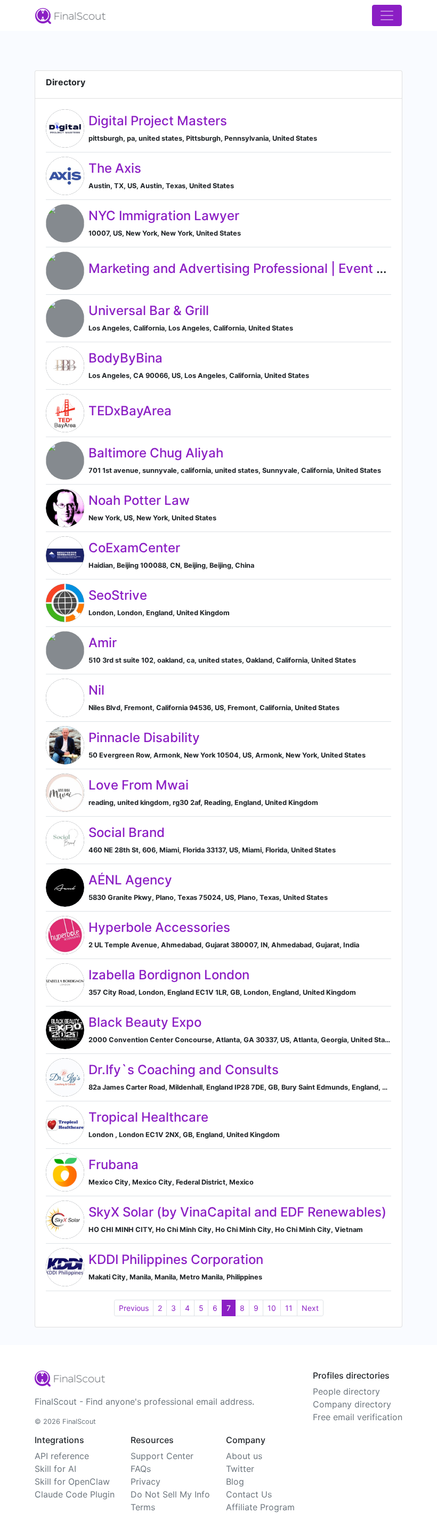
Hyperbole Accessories (159, 927)
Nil (96, 690)
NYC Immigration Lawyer (163, 215)
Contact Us (249, 1494)
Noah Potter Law (139, 500)
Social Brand (126, 832)
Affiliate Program (260, 1507)
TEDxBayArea (130, 410)
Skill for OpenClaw (72, 1481)
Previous (134, 1307)
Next (310, 1307)
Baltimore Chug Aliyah (155, 453)
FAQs (141, 1468)
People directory (346, 1391)
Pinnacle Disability (144, 737)
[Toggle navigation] (387, 15)
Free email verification (357, 1417)
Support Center (162, 1456)
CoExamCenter (134, 547)
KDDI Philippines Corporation (175, 1259)
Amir (102, 642)
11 (289, 1307)
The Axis (114, 168)
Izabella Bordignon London (168, 975)
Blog (235, 1481)
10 (272, 1307)
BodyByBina (125, 358)
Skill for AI (55, 1468)
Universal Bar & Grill (148, 310)
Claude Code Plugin (75, 1494)
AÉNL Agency (130, 880)
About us (244, 1456)
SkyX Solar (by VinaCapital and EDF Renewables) (237, 1212)
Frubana (113, 1164)
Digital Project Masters (157, 120)
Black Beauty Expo (144, 1022)
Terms (143, 1507)
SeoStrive (117, 595)
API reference (62, 1456)
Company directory (352, 1404)
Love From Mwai (138, 785)
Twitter (240, 1468)
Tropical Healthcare (148, 1117)
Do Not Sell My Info (170, 1494)
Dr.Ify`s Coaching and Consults (183, 1069)
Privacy (145, 1481)
